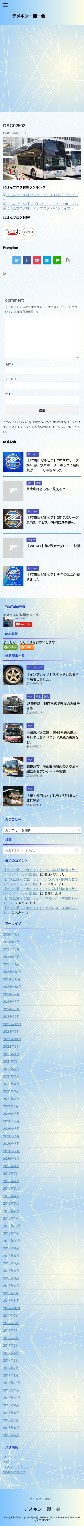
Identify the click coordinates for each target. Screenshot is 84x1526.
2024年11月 (12, 979)
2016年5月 (11, 1435)
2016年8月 (11, 1413)
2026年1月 (11, 934)
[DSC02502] (47, 260)
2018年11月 (11, 1233)
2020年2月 (11, 1151)
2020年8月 (11, 1114)
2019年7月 (11, 1173)
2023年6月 (11, 1031)
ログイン (9, 1457)
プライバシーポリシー (42, 1499)
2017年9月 (11, 1315)
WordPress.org (14, 1472)
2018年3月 (11, 1278)
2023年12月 (12, 1024)
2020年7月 (11, 1121)
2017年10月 (11, 1308)
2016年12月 (12, 1383)
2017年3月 (11, 1360)
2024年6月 (11, 1009)
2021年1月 (11, 1106)
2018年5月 (11, 1263)
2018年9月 (11, 1248)
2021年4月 (11, 1084)
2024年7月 (11, 1002)
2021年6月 (11, 1069)
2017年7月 (11, 1330)
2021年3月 (11, 1091)
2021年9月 (11, 1054)
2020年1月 (11, 1159)
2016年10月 (12, 1398)
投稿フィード (13, 1462)
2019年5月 (11, 1188)
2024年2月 (11, 1017)
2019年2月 (11, 1211)
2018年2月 (11, 1286)
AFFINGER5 (43, 1520)
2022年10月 (12, 1039)
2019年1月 (11, 1218)
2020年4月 (11, 1136)
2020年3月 (11, 1144)
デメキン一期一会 (42, 1509)
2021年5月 (11, 1076)
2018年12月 (12, 1226)
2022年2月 (11, 1046)
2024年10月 (12, 987)
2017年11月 (11, 1301)
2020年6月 (11, 1129)
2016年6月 (11, 1428)
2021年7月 (11, 1061)
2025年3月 (11, 957)
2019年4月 (11, 1196)
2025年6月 (11, 949)
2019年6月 (11, 1181)
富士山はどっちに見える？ (46, 489)
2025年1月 (11, 964)
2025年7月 (11, 942)
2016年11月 (11, 1390)
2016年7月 (11, 1420)
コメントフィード (16, 1467)
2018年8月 (11, 1256)
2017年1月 (10, 1375)
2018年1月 (11, 1293)
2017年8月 (11, 1323)
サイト (9, 393)
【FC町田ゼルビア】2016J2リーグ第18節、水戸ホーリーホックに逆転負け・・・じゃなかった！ (53, 465)
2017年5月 (11, 1345)
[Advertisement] (42, 68)
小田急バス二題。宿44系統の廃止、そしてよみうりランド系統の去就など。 (53, 737)
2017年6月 (11, 1338)
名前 (9, 364)
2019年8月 (11, 1166)
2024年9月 (11, 994)
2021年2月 (11, 1099)
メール (10, 379)
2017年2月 (11, 1368)
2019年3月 (11, 1203)
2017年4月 (11, 1353)
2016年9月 (11, 1405)
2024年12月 (12, 972)
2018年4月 (11, 1271)
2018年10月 (12, 1241)
